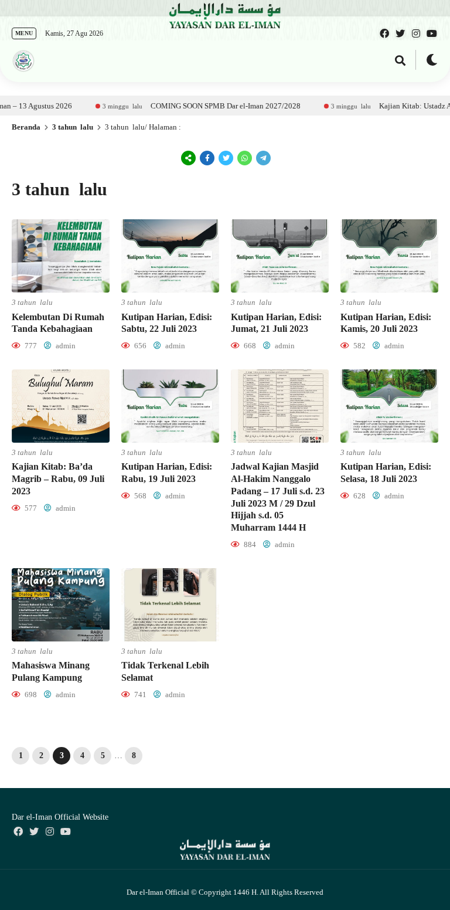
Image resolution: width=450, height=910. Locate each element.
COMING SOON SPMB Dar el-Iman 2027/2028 (203, 105)
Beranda (26, 127)
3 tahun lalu (72, 127)
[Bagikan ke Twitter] (226, 158)
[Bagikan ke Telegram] (262, 158)
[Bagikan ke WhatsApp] (244, 158)
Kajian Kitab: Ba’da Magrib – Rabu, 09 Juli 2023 (58, 478)
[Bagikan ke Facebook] (207, 158)
